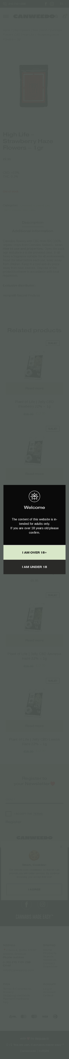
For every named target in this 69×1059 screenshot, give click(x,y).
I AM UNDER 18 (34, 567)
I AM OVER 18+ (34, 552)
